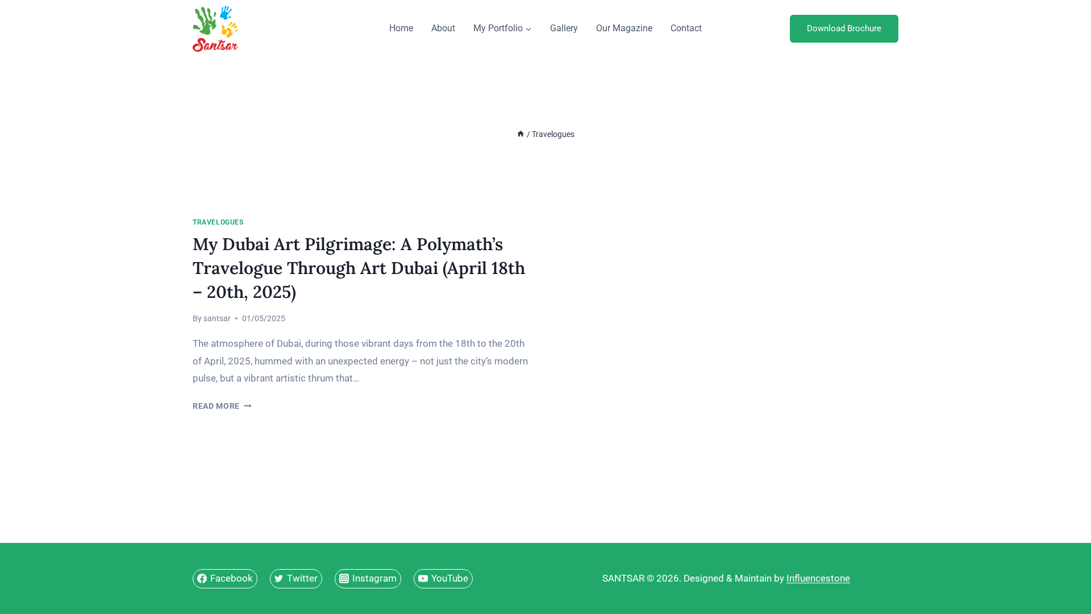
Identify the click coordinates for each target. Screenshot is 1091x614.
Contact (686, 28)
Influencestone (818, 578)
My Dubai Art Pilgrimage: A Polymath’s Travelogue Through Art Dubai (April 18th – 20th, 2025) (359, 267)
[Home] (520, 134)
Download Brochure (844, 28)
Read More (222, 405)
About (443, 28)
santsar (217, 318)
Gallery (564, 28)
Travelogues (218, 222)
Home (401, 28)
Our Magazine (624, 28)
